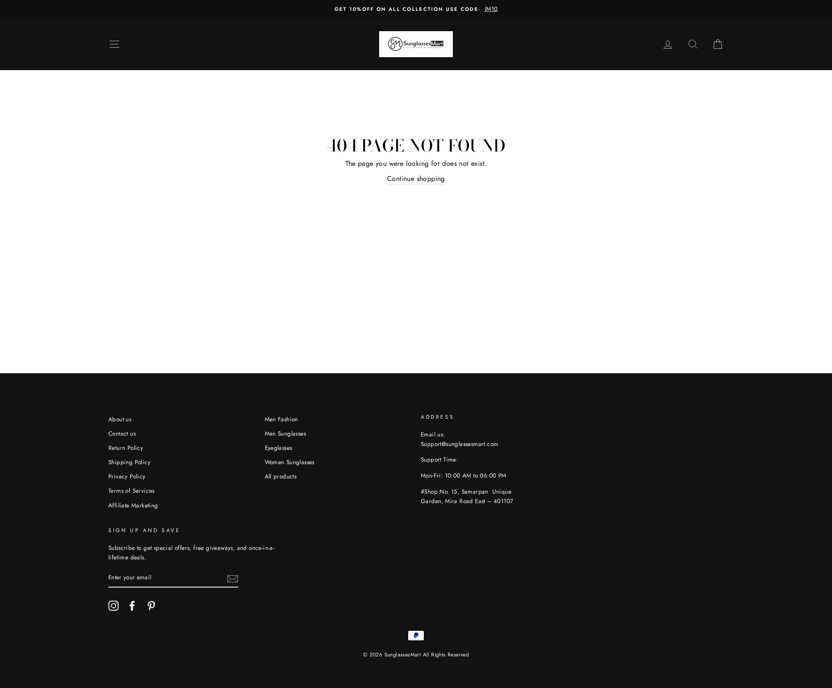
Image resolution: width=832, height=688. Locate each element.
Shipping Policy (129, 462)
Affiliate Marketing (133, 505)
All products (281, 476)
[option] (416, 9)
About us (119, 419)
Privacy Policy (127, 476)
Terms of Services (131, 490)
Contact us (122, 433)
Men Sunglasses (285, 433)
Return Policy (125, 447)
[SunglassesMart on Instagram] (113, 606)
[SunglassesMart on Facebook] (132, 606)
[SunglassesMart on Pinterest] (151, 606)
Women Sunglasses (290, 462)
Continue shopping (416, 179)
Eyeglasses (278, 447)
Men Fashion (281, 419)
